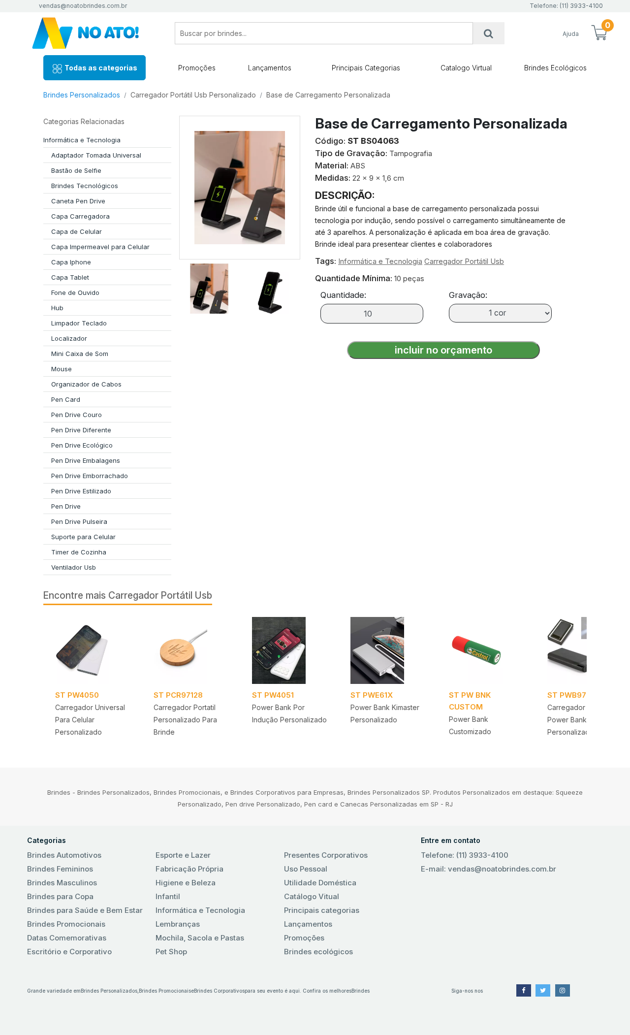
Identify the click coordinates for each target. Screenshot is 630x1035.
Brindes (360, 991)
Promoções (197, 68)
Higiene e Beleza (186, 882)
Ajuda (571, 33)
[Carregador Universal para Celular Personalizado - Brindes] (92, 650)
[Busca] (488, 33)
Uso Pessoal (305, 868)
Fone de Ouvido (75, 292)
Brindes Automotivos (64, 855)
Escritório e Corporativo (69, 951)
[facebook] (523, 990)
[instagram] (562, 990)
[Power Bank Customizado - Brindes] (486, 650)
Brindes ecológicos (318, 951)
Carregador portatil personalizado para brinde (185, 719)
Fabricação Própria (189, 868)
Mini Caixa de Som (79, 353)
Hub (57, 308)
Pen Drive (66, 506)
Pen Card (65, 399)
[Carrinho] (599, 33)
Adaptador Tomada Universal (96, 155)
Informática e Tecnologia (82, 140)
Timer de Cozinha (78, 552)
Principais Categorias (366, 68)
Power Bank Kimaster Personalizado (384, 713)
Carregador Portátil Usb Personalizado (193, 95)
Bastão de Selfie (76, 170)
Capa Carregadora (80, 216)
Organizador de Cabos (86, 384)
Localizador (69, 338)
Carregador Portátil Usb (464, 261)
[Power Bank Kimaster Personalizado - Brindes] (387, 650)
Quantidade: (343, 295)
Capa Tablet (70, 277)
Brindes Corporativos (219, 991)
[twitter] (543, 990)
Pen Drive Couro (76, 415)
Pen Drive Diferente (81, 430)
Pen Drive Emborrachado (89, 476)
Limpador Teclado (79, 323)
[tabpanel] (92, 680)
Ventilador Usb (73, 567)
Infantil (168, 896)
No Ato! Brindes (93, 33)
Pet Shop (171, 951)
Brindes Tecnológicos (84, 186)
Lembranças (178, 924)
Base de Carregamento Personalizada (328, 95)
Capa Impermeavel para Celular (100, 247)
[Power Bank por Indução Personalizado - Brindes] (289, 650)
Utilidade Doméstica (320, 882)
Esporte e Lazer (183, 855)
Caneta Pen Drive (78, 201)
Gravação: (468, 295)
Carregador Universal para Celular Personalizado (90, 719)
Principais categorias (321, 910)
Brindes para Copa (60, 896)
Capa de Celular (76, 231)
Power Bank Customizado (470, 725)
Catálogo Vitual (311, 896)
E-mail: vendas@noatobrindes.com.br (488, 868)
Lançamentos (269, 68)
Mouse (61, 369)
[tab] (209, 286)
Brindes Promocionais (66, 924)
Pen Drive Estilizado (81, 491)
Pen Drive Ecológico (82, 445)
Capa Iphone (71, 262)
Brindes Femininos (60, 868)
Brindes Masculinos (62, 882)
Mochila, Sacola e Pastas (200, 937)
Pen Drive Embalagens (85, 460)
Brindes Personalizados (81, 95)
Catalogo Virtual (466, 68)
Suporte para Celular (83, 537)
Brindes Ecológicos (555, 68)
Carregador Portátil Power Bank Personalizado (578, 719)
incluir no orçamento (443, 350)
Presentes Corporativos (326, 855)
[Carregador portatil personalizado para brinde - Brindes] (191, 650)
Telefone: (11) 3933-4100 (464, 855)
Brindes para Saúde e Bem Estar (85, 910)
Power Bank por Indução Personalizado (289, 713)
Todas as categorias (100, 68)
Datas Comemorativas (66, 937)
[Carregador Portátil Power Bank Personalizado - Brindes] (584, 650)
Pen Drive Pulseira (79, 521)
